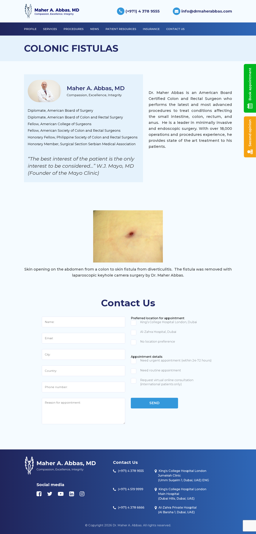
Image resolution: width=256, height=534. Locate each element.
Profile (30, 29)
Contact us (175, 29)
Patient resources (121, 29)
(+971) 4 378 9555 (142, 11)
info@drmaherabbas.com (206, 11)
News (94, 29)
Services (50, 29)
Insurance (151, 29)
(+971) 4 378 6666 (131, 507)
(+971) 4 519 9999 (130, 489)
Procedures (74, 29)
